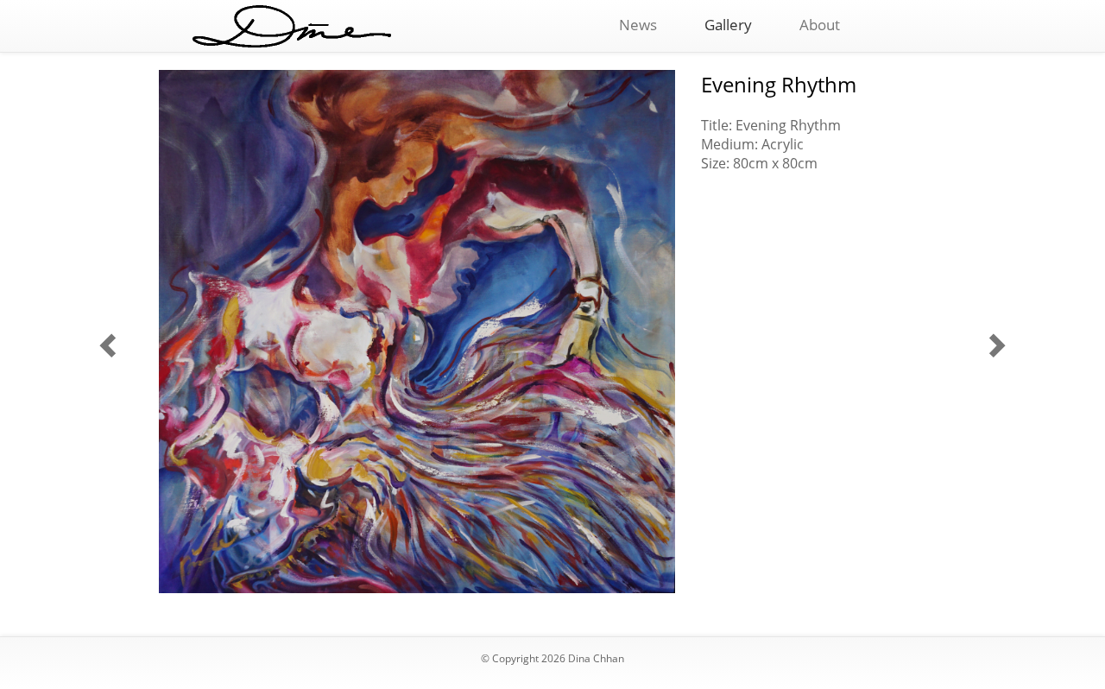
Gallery (728, 25)
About (819, 25)
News (638, 25)
